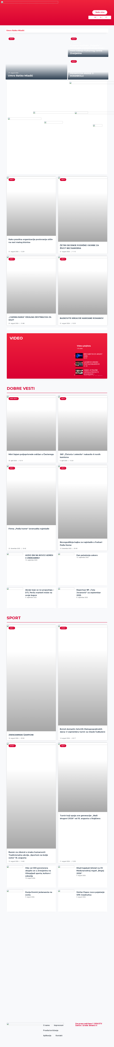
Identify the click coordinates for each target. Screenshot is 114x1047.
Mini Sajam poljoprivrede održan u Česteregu (31, 454)
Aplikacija (47, 1036)
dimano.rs (93, 1025)
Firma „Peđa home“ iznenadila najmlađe (29, 529)
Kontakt (59, 1036)
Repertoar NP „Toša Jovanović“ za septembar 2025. (88, 592)
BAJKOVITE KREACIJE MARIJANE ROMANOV (82, 318)
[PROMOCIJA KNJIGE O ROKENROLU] (88, 68)
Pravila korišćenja (50, 1030)
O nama (46, 1025)
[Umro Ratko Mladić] (36, 57)
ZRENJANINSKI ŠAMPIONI (21, 735)
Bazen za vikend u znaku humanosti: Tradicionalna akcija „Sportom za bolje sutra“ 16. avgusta (28, 855)
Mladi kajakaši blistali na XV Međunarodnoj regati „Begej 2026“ (90, 870)
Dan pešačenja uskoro (87, 555)
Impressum (58, 1025)
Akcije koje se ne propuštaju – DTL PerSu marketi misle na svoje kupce (39, 592)
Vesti (11, 39)
